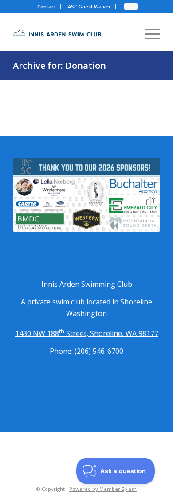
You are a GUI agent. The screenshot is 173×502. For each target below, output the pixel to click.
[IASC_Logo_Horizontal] (57, 33)
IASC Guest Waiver (89, 6)
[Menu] (148, 33)
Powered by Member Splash (103, 489)
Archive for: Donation (59, 65)
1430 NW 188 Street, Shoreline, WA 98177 (86, 333)
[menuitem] (47, 6)
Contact (46, 6)
